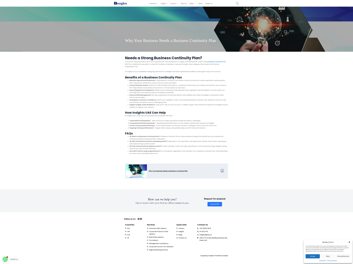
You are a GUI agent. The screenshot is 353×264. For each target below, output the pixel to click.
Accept (312, 256)
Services (173, 3)
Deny (328, 256)
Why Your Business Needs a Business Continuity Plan (168, 171)
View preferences (343, 256)
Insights (163, 3)
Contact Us (208, 3)
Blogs (191, 3)
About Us (184, 3)
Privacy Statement (332, 260)
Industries (152, 3)
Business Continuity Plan (217, 62)
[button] (349, 242)
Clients (200, 3)
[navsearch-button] (237, 3)
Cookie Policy (322, 260)
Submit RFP (214, 204)
